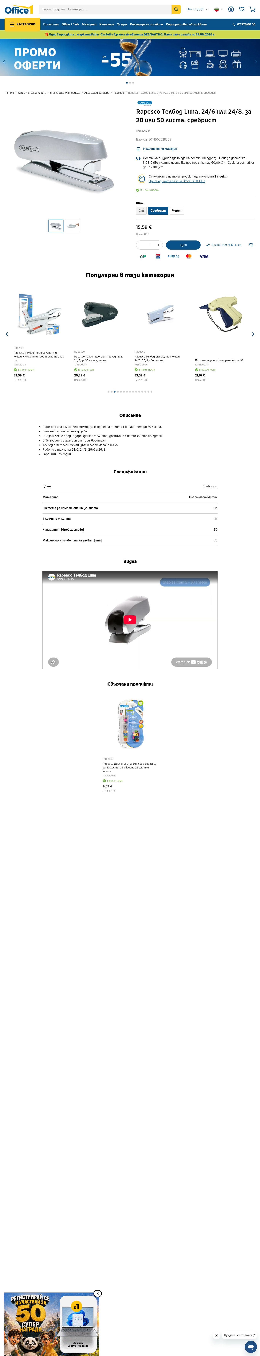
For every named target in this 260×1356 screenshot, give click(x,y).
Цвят (140, 203)
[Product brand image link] (145, 103)
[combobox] (197, 9)
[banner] (130, 57)
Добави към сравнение (226, 245)
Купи (183, 245)
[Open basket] (252, 9)
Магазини (89, 24)
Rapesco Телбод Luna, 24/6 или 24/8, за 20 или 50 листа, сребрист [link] (172, 92)
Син (141, 210)
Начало (9, 92)
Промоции (51, 24)
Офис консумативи (31, 92)
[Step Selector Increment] (158, 245)
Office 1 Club (70, 24)
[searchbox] (110, 9)
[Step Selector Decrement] (140, 245)
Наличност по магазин (160, 149)
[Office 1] (19, 9)
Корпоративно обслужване (186, 24)
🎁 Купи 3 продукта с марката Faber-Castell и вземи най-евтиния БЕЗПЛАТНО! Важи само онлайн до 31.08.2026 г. (130, 34)
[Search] (176, 9)
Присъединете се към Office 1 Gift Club (177, 181)
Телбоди (118, 92)
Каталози (106, 24)
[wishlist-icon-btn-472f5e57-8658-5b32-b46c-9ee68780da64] (251, 245)
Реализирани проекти (146, 24)
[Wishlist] (242, 9)
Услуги (122, 24)
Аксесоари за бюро (96, 92)
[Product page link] (39, 314)
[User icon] (231, 9)
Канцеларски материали (64, 92)
